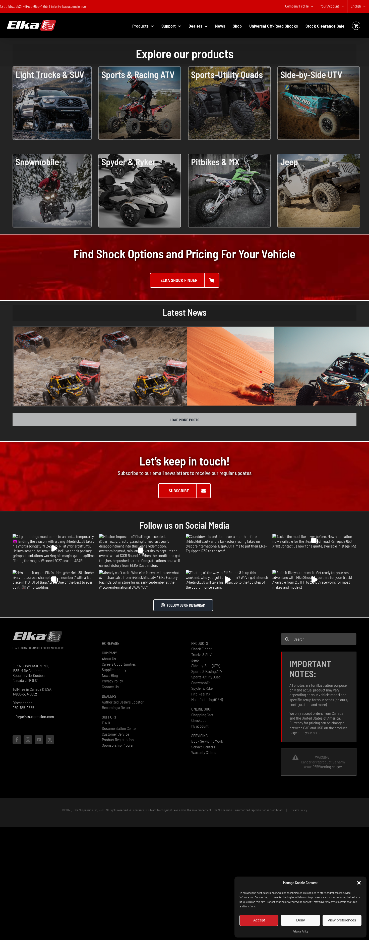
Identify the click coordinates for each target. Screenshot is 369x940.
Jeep (195, 660)
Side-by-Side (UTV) (205, 665)
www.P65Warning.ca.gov (323, 766)
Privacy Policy (300, 931)
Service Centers (203, 746)
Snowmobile (200, 682)
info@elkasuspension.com (70, 6)
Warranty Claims (203, 752)
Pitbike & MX (200, 693)
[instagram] (28, 739)
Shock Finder (201, 648)
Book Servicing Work (207, 741)
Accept (259, 920)
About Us (109, 658)
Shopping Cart (202, 714)
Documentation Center (119, 728)
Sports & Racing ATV (206, 671)
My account (200, 726)
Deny (300, 920)
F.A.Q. (106, 722)
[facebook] (17, 739)
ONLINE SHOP (201, 709)
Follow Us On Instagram (186, 605)
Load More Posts (184, 419)
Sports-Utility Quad (206, 676)
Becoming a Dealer (116, 707)
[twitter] (50, 739)
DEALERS (109, 696)
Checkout (198, 720)
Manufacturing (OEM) (207, 699)
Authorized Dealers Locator (123, 701)
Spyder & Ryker (202, 688)
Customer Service (115, 734)
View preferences (342, 920)
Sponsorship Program (119, 745)
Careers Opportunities (119, 664)
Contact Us (110, 686)
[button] (358, 882)
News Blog (110, 675)
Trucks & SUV (201, 654)
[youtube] (39, 739)
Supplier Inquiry (114, 669)
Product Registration (118, 739)
